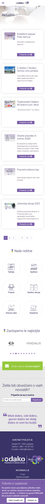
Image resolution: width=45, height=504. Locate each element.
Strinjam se (32, 500)
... (17, 238)
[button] (10, 353)
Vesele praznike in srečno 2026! (26, 137)
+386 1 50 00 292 (26, 446)
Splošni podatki (22, 477)
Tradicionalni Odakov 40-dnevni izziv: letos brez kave (28, 104)
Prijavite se (37, 400)
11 (22, 238)
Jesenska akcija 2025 (28, 203)
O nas (22, 474)
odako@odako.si (26, 449)
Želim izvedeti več (16, 500)
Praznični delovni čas (28, 169)
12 (27, 238)
